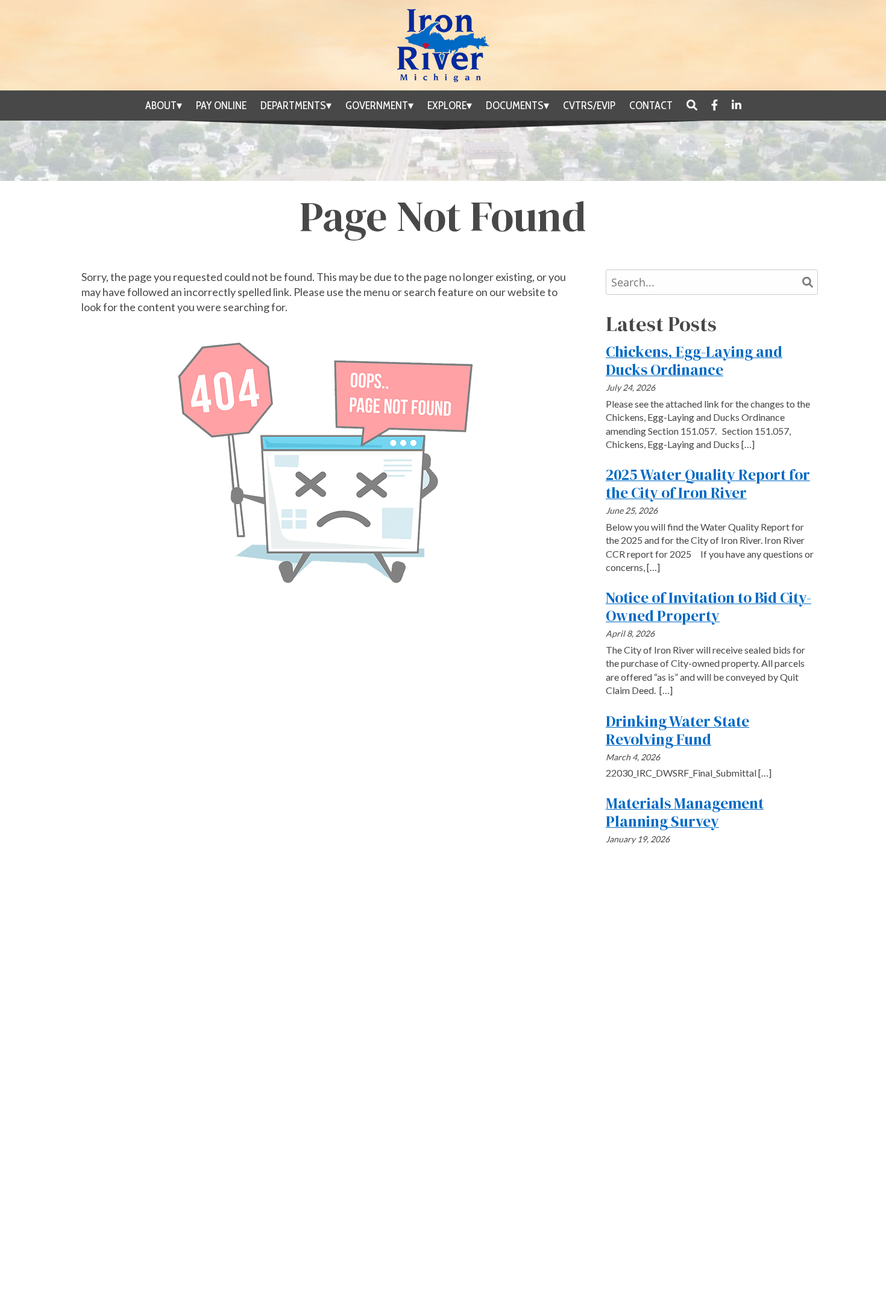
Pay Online (221, 105)
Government (376, 105)
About (161, 105)
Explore (447, 105)
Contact (651, 105)
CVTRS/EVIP (589, 105)
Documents (515, 105)
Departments (293, 105)
